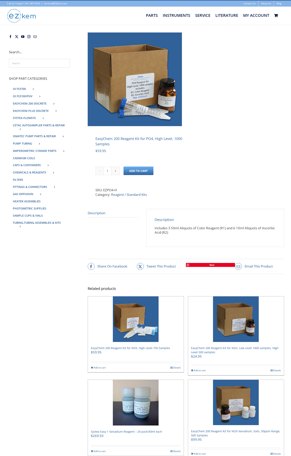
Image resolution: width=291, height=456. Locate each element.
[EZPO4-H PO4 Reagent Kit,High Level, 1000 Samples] (135, 79)
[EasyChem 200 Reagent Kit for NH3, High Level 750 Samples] (136, 319)
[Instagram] (28, 36)
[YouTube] (22, 36)
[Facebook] (10, 36)
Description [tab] (96, 213)
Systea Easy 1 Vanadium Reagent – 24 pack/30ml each (126, 431)
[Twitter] (16, 36)
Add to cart (138, 171)
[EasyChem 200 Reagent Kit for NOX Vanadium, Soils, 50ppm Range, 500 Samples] (236, 402)
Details (177, 367)
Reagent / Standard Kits (129, 194)
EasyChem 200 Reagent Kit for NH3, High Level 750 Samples (130, 348)
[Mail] (35, 36)
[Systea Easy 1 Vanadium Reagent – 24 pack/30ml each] (136, 403)
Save (211, 264)
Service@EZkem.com (55, 3)
